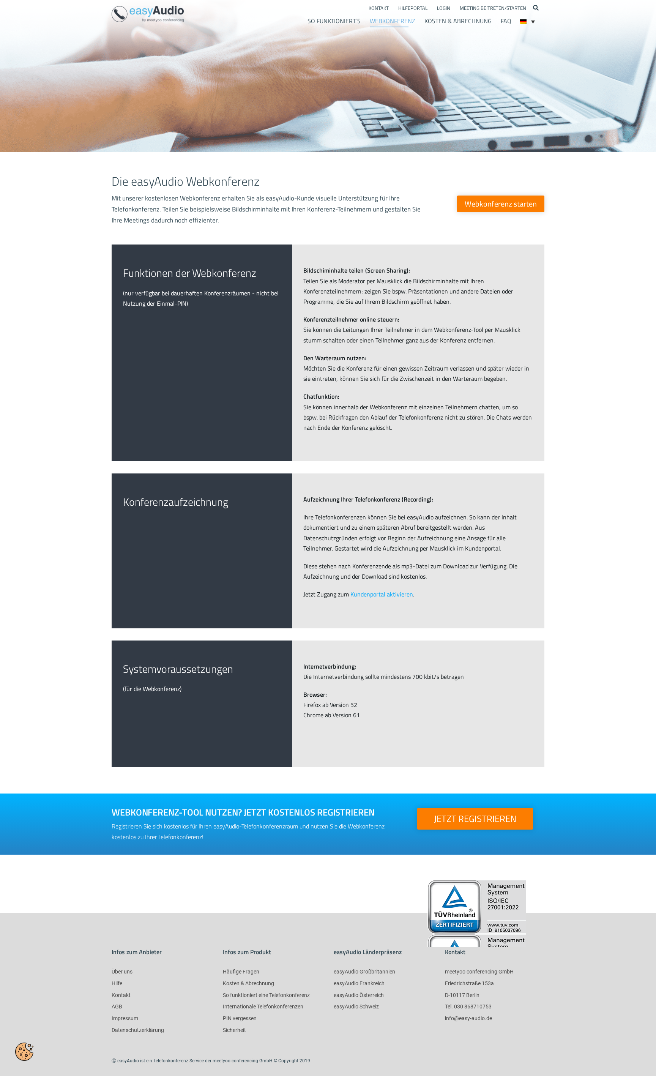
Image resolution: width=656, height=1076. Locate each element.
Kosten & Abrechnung (458, 20)
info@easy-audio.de (468, 1018)
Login (443, 8)
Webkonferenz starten (501, 204)
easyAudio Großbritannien (364, 972)
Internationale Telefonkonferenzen (263, 1006)
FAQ (506, 20)
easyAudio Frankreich (359, 983)
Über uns (122, 972)
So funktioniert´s (334, 20)
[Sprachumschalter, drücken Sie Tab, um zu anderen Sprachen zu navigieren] (527, 22)
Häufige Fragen (241, 972)
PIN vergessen (240, 1018)
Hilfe (117, 983)
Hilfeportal (412, 8)
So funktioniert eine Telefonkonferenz (266, 995)
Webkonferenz (392, 20)
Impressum (125, 1018)
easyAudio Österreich (359, 995)
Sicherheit (234, 1030)
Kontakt (379, 8)
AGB (117, 1006)
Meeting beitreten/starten (493, 8)
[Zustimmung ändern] (24, 1052)
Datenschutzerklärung (138, 1030)
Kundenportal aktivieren (381, 594)
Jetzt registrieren (475, 818)
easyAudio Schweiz (356, 1006)
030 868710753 (473, 1006)
